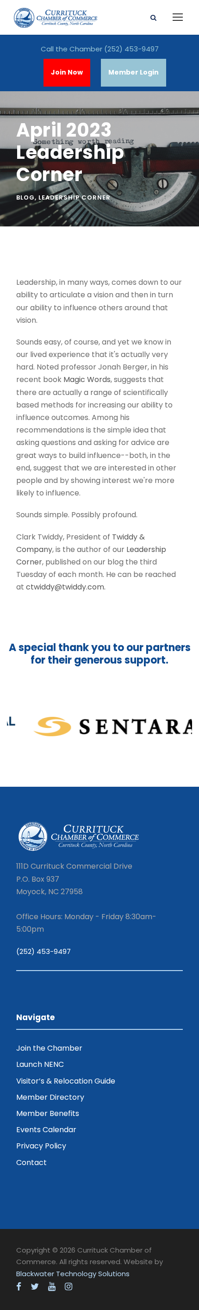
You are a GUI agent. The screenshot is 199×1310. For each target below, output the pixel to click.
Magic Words (87, 379)
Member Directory (50, 1097)
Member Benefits (47, 1113)
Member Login (133, 72)
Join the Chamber (49, 1048)
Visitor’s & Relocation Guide (65, 1081)
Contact (31, 1162)
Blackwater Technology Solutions (73, 1274)
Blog (25, 197)
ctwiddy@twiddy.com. (66, 587)
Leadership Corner (74, 197)
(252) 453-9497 (131, 49)
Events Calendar (46, 1129)
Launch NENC (40, 1064)
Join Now (67, 72)
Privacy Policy (41, 1146)
